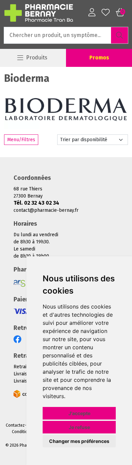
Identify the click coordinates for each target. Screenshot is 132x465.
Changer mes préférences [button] (79, 441)
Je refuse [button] (79, 427)
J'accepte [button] (79, 413)
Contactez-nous (21, 425)
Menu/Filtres (21, 140)
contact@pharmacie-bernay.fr (46, 210)
